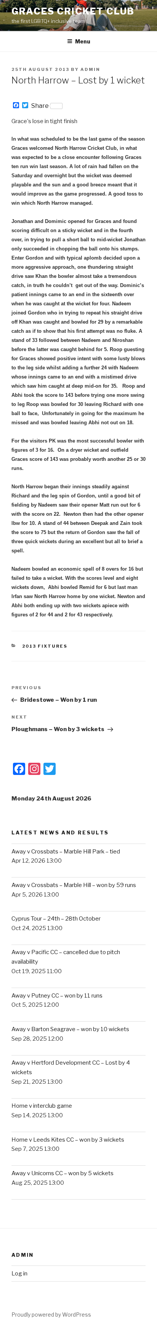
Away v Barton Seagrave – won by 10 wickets (70, 1029)
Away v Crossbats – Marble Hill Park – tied (65, 851)
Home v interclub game (41, 1105)
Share (40, 106)
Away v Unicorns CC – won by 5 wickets (62, 1173)
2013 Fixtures (45, 646)
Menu (82, 41)
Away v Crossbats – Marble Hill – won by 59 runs (73, 885)
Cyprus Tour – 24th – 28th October (56, 918)
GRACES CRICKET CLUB (72, 11)
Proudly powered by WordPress (51, 1314)
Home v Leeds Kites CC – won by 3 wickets (67, 1139)
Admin (90, 69)
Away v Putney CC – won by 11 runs (57, 995)
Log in (19, 1273)
